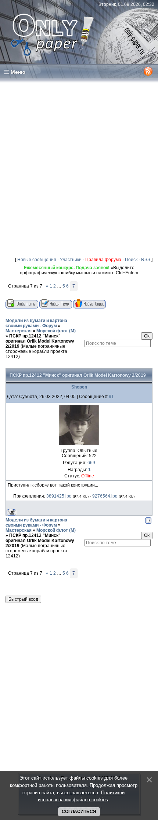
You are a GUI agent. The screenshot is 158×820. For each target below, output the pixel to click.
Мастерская (19, 330)
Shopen (79, 387)
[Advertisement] (79, 166)
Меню (18, 72)
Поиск (131, 259)
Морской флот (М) (56, 330)
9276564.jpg (105, 496)
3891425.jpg (59, 496)
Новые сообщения (36, 259)
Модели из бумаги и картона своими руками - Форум (36, 323)
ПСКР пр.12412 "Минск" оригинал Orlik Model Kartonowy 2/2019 (40, 341)
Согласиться (79, 811)
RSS (145, 259)
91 (111, 396)
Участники (71, 259)
